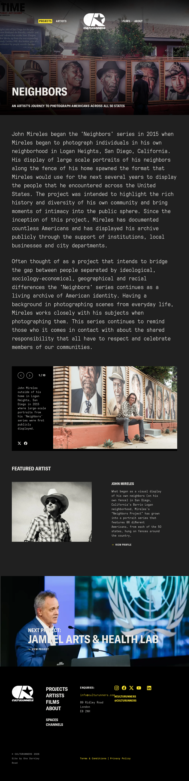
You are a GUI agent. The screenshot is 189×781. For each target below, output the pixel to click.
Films (126, 21)
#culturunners (125, 696)
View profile (123, 544)
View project (40, 649)
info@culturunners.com (97, 695)
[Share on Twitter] (21, 443)
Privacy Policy (120, 758)
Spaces (52, 719)
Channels (54, 724)
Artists (61, 21)
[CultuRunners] (94, 21)
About (138, 21)
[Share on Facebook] (25, 443)
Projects (45, 21)
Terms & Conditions (93, 758)
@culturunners (125, 700)
